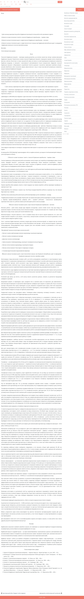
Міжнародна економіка (69, 78)
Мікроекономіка (68, 81)
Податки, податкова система (71, 92)
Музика (66, 86)
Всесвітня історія (68, 23)
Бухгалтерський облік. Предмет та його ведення (13, 593)
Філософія (66, 126)
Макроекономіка (68, 68)
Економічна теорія (68, 44)
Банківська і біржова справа (71, 13)
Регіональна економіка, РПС (71, 105)
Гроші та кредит (68, 28)
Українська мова (68, 123)
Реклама (66, 107)
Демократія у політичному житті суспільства (50, 593)
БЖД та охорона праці (69, 15)
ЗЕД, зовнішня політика (69, 49)
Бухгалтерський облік (69, 20)
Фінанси (66, 128)
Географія (66, 26)
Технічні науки (67, 118)
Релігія (65, 110)
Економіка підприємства (70, 36)
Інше (65, 57)
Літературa (66, 65)
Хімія (65, 131)
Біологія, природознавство (70, 18)
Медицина (66, 73)
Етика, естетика (68, 47)
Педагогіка (66, 89)
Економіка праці (68, 39)
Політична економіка (69, 97)
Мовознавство (67, 84)
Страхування (67, 115)
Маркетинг (66, 71)
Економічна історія (68, 42)
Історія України (67, 60)
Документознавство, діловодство (72, 31)
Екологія (66, 34)
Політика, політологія (69, 94)
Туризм (66, 121)
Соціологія (66, 113)
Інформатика (67, 55)
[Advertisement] (31, 23)
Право (65, 99)
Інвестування (67, 52)
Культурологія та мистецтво (71, 63)
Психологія (67, 102)
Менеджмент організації (70, 76)
